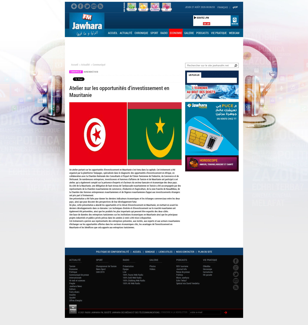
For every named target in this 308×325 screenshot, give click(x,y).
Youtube (94, 6)
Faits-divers (74, 291)
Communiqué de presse (79, 274)
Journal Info (181, 269)
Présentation (128, 266)
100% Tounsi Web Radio (133, 274)
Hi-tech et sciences (77, 280)
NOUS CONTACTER (185, 251)
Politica (179, 274)
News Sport (101, 269)
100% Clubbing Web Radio (134, 280)
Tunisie (72, 266)
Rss (100, 6)
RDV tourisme (182, 266)
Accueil (112, 33)
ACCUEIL (137, 251)
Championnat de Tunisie (106, 266)
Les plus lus (194, 75)
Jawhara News (75, 286)
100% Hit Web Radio (131, 283)
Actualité (126, 33)
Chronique (141, 33)
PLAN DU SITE (205, 251)
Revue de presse (183, 271)
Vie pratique (219, 33)
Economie (176, 33)
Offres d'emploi (75, 300)
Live (124, 271)
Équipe (126, 269)
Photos (153, 266)
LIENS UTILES (165, 251)
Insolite (72, 294)
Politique (73, 271)
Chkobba (206, 266)
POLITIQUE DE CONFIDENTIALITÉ (112, 251)
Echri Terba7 (181, 280)
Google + (236, 267)
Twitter (87, 6)
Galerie (189, 33)
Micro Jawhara (182, 277)
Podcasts (202, 33)
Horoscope (207, 269)
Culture (72, 289)
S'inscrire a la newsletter (174, 312)
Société (72, 297)
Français (222, 7)
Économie (73, 269)
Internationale (75, 277)
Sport (154, 33)
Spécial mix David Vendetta (187, 283)
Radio (164, 33)
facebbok (80, 6)
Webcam (234, 33)
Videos (152, 269)
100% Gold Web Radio (132, 277)
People (72, 283)
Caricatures (208, 271)
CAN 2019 (100, 271)
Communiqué (99, 64)
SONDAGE (150, 251)
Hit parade (207, 274)
